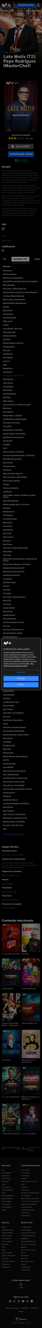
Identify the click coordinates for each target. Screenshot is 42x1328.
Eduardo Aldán (8, 753)
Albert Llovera (8, 537)
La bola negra (25, 1173)
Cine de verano (6, 1187)
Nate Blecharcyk (9, 511)
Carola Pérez (7, 526)
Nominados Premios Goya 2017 (13, 571)
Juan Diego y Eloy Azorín (11, 423)
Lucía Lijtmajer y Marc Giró (12, 328)
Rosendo (6, 307)
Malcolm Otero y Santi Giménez (14, 299)
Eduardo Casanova (9, 336)
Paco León (6, 716)
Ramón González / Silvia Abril (13, 452)
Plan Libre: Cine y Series (28, 1250)
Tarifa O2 (24, 1264)
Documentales (6, 1204)
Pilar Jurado (7, 533)
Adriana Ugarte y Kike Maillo (13, 430)
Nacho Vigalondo (9, 285)
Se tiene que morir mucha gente (29, 1183)
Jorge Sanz (7, 589)
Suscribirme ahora (26, 5)
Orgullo (4, 1210)
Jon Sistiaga (7, 742)
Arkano (5, 724)
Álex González (8, 462)
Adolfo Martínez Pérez (11, 501)
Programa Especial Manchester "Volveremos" (19, 455)
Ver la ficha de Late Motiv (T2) (13, 834)
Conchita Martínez (9, 394)
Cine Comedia (6, 1178)
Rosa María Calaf (9, 745)
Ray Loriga (6, 350)
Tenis (3, 1247)
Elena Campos (8, 314)
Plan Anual (24, 1258)
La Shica (6, 325)
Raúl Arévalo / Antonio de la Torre (15, 818)
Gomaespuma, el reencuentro (28, 1061)
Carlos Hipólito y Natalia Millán (14, 731)
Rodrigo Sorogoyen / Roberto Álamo (16, 734)
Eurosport (5, 1258)
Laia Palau (6, 339)
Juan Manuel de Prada (11, 702)
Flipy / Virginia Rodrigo (11, 774)
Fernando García (9, 466)
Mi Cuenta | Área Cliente (28, 1233)
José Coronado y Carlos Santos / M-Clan (17, 789)
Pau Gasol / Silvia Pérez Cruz (13, 825)
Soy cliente (23, 146)
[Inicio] (6, 5)
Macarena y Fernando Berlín (13, 278)
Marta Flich (7, 600)
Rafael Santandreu (9, 618)
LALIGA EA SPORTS (7, 1233)
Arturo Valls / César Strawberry (14, 597)
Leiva (5, 829)
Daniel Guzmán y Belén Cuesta (13, 782)
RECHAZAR (21, 678)
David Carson (7, 544)
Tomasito (6, 484)
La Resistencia (7, 989)
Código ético (25, 1238)
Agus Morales (7, 354)
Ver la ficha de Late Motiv (22, 263)
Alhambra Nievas (9, 347)
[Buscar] (15, 5)
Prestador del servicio (11, 1308)
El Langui (6, 586)
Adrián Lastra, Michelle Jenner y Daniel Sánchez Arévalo (20, 560)
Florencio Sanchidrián (10, 488)
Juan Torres (7, 604)
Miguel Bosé (7, 749)
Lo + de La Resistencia (11, 1097)
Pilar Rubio (7, 397)
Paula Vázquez (8, 357)
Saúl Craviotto (8, 709)
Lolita (5, 365)
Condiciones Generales (28, 1235)
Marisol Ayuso (8, 611)
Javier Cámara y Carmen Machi (14, 814)
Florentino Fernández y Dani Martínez (16, 803)
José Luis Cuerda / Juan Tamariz (14, 771)
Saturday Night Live (29, 1023)
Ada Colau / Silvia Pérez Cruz (13, 629)
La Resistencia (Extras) (11, 1134)
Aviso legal (24, 1308)
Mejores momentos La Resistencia (30, 1098)
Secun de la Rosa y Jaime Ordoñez (15, 477)
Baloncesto (5, 1244)
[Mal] (12, 138)
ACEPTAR (21, 685)
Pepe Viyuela (7, 270)
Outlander (24, 1178)
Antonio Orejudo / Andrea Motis (14, 433)
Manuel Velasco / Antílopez (12, 415)
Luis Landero (7, 579)
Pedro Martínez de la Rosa (12, 459)
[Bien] (17, 138)
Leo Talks (25, 954)
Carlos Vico (7, 555)
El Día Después (6, 1238)
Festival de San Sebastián (28, 1204)
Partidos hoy (5, 1264)
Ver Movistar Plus (26, 1227)
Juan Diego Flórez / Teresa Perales (15, 778)
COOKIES (21, 1311)
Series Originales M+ (8, 1195)
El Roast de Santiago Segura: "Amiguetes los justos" (11, 1024)
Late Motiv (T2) (20, 259)
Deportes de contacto (8, 1255)
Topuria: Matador (7, 1253)
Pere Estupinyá (8, 412)
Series (4, 10)
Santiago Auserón (9, 615)
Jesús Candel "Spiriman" (11, 481)
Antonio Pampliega (9, 317)
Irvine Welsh (7, 426)
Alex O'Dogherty (9, 811)
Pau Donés (6, 508)
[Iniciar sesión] (38, 5)
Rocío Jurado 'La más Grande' (30, 1198)
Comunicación (25, 1270)
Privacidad (33, 1308)
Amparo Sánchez (9, 608)
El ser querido (25, 1170)
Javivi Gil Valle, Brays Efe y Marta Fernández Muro (20, 281)
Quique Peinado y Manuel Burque (14, 303)
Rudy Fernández (8, 705)
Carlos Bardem (8, 767)
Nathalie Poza (8, 368)
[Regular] (15, 138)
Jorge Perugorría (9, 792)
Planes (23, 1253)
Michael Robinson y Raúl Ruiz (13, 343)
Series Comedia (6, 1201)
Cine (12, 10)
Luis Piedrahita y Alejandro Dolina (14, 419)
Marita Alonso (8, 310)
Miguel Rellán (7, 522)
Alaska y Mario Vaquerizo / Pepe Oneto (16, 564)
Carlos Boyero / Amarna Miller (14, 785)
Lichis (5, 448)
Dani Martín (7, 796)
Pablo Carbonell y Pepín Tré (13, 473)
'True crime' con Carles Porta (30, 1201)
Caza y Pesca (25, 1213)
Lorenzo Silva (7, 372)
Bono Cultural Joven (27, 1261)
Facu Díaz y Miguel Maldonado (13, 296)
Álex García (7, 470)
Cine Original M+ (7, 1173)
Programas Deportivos (27, 1210)
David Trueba (7, 390)
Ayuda (21, 1287)
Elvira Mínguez (8, 515)
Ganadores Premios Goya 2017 (13, 568)
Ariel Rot (6, 760)
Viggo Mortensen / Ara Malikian (14, 821)
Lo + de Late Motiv (29, 1134)
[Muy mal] (9, 138)
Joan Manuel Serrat (10, 637)
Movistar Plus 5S (26, 1215)
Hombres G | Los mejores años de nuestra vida (30, 1194)
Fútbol (20, 10)
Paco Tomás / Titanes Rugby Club (14, 288)
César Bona (7, 593)
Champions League (7, 1230)
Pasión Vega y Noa (9, 332)
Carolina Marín (8, 386)
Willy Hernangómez (10, 274)
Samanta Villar (8, 530)
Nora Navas (7, 540)
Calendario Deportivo (8, 1261)
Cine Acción (5, 1181)
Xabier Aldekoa (8, 401)
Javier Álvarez (8, 383)
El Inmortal (24, 1187)
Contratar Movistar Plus (28, 1241)
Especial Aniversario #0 (11, 575)
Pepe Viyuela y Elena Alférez (13, 720)
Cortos (4, 1184)
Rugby (3, 1250)
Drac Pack (6, 626)
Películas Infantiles (7, 1190)
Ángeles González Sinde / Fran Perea (16, 504)
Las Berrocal (25, 1190)
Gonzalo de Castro (9, 763)
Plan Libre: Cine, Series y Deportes (28, 1245)
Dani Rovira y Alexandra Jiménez (14, 727)
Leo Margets (7, 491)
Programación (6, 1267)
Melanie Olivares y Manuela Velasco (15, 756)
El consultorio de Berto (11, 954)
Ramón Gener (8, 738)
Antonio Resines (8, 691)
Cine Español (6, 1176)
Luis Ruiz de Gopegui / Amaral (13, 622)
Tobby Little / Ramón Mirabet (13, 713)
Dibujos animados (26, 1207)
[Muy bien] (20, 138)
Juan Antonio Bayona (10, 800)
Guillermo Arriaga (9, 582)
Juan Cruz (6, 361)
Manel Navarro (8, 379)
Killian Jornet (7, 321)
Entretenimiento (7, 1207)
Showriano (6, 1060)
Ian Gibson (6, 444)
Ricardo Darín (8, 441)
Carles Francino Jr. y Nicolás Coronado (17, 404)
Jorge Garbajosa (9, 695)
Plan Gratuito (25, 1255)
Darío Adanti (7, 551)
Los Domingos (25, 1176)
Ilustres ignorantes (29, 989)
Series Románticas (7, 1198)
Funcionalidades (26, 1230)
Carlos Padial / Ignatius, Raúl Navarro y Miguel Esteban (19, 496)
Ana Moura (7, 698)
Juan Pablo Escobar (10, 519)
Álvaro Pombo (8, 807)
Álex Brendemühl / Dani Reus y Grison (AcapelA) (20, 292)
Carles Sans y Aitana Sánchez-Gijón (15, 548)
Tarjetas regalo (25, 1267)
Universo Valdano (7, 1241)
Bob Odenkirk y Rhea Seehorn (13, 437)
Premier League (7, 1235)
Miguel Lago (7, 408)
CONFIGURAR (21, 672)
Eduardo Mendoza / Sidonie (12, 633)
